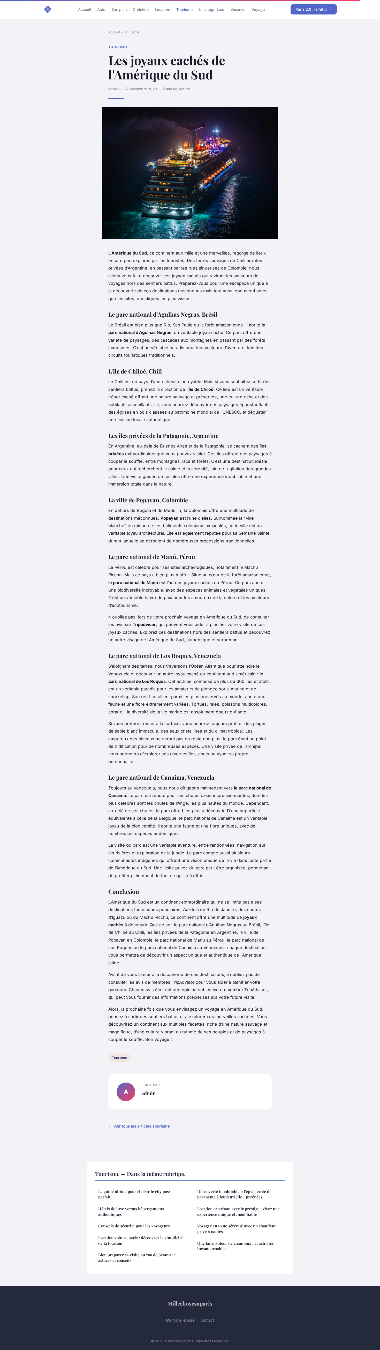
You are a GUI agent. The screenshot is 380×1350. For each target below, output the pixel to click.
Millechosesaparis (190, 1303)
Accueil (84, 9)
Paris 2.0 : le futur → (313, 9)
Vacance (238, 9)
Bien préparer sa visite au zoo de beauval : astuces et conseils (136, 1257)
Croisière (141, 9)
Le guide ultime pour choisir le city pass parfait (134, 1194)
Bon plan (119, 9)
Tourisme (184, 9)
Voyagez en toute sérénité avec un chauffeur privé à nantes (236, 1228)
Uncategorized (211, 9)
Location (162, 9)
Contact (207, 1320)
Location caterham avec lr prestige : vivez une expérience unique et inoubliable (238, 1211)
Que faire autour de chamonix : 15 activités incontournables (235, 1246)
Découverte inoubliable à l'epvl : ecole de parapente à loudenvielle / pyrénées (234, 1194)
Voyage (258, 9)
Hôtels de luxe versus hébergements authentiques (131, 1211)
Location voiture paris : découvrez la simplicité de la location (140, 1240)
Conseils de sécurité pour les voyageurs (134, 1225)
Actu (101, 9)
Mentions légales (180, 1320)
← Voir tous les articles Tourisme (139, 1126)
